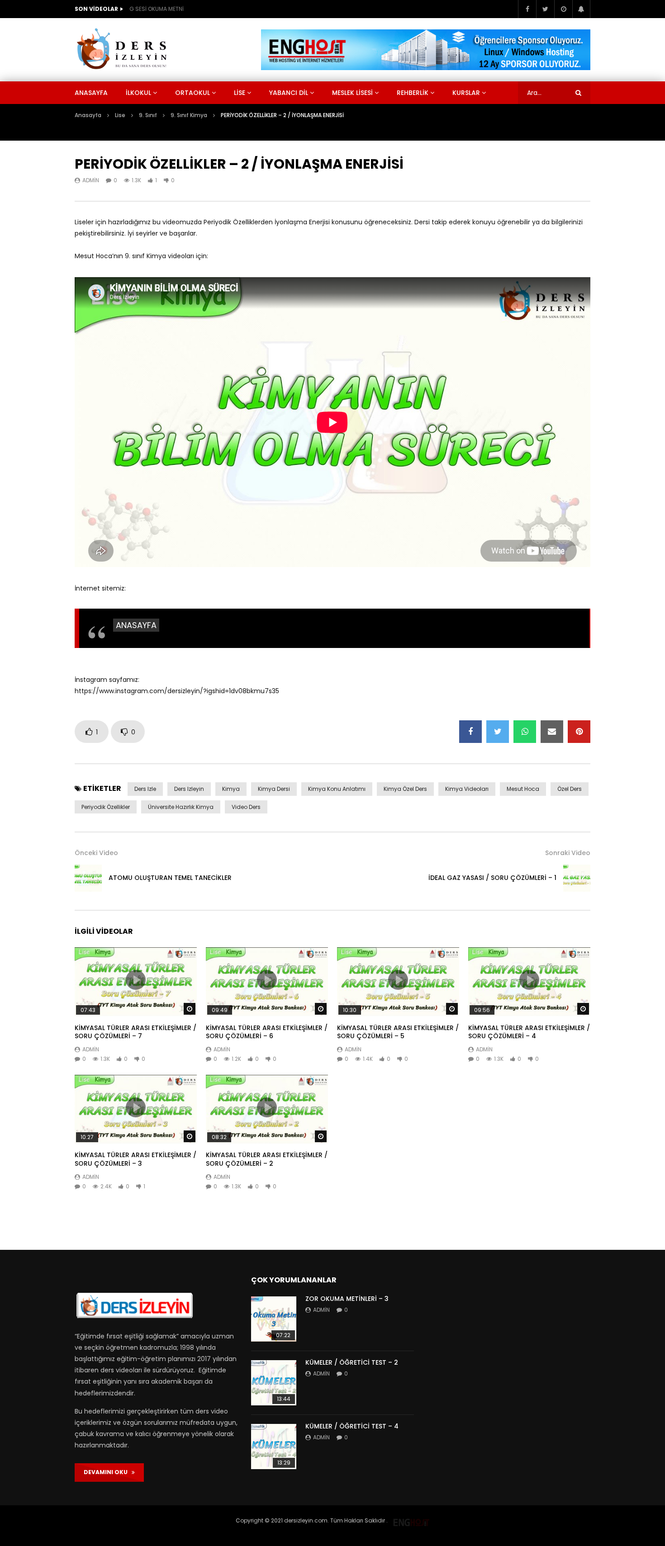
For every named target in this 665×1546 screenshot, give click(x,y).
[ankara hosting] (411, 1520)
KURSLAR (466, 92)
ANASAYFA (136, 625)
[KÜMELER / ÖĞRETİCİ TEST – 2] (273, 1382)
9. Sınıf (148, 115)
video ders (246, 807)
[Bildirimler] (581, 9)
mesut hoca (523, 789)
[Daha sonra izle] (563, 9)
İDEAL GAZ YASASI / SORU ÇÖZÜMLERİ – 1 (492, 877)
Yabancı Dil (288, 92)
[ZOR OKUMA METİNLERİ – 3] (273, 1319)
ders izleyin (189, 789)
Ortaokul (192, 92)
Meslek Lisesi (352, 92)
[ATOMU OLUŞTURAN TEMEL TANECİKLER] (88, 878)
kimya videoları (467, 789)
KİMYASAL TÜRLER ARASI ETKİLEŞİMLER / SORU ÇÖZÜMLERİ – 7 (135, 1032)
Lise (239, 92)
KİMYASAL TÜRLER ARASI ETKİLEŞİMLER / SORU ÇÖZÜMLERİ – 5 (398, 1032)
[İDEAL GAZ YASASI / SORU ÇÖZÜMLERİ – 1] (576, 878)
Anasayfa (91, 92)
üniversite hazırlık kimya (181, 807)
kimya (231, 789)
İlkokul (138, 92)
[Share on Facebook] (470, 731)
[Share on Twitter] (497, 731)
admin (90, 180)
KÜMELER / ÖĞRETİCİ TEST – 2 (351, 1362)
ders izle (145, 789)
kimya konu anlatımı (337, 789)
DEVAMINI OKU (108, 1472)
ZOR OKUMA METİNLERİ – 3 (347, 1298)
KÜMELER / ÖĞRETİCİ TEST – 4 (352, 1426)
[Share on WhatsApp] (524, 731)
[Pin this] (579, 731)
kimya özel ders (405, 789)
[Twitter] (545, 9)
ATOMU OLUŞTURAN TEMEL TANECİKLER (170, 877)
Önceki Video (96, 852)
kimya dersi (274, 789)
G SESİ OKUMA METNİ (156, 9)
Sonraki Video (567, 852)
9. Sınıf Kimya (189, 115)
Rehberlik (412, 92)
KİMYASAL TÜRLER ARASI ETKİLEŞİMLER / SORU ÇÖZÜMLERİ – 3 (135, 1159)
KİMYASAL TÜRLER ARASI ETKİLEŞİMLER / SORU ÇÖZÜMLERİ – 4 (529, 1032)
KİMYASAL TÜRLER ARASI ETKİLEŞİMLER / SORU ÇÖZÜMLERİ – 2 (267, 1159)
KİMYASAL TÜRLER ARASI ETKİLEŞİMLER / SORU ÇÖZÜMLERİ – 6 (267, 1032)
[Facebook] (527, 9)
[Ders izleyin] (123, 49)
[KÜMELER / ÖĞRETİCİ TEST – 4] (273, 1446)
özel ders (569, 789)
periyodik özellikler (105, 807)
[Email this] (552, 731)
